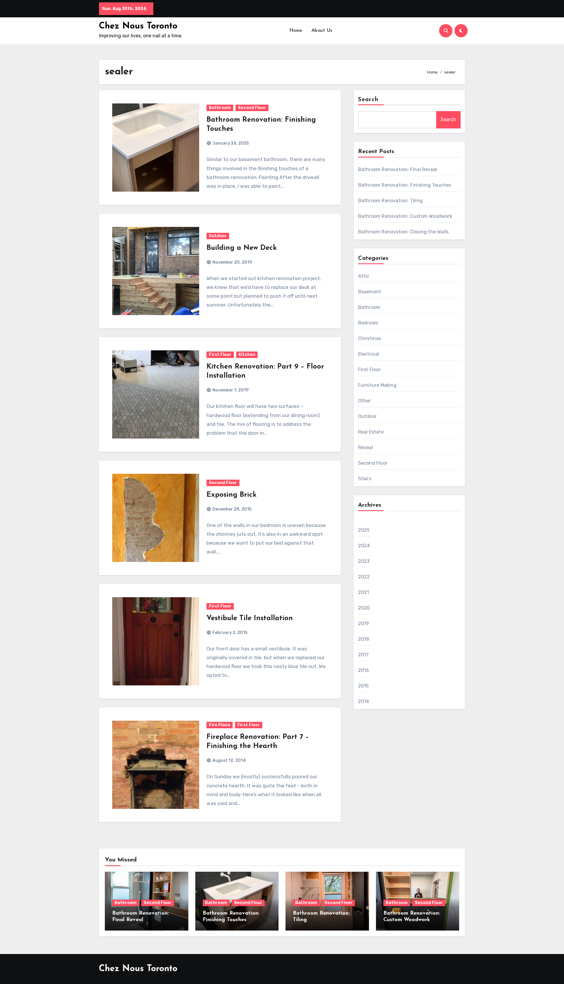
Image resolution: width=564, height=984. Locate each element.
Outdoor (218, 235)
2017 (363, 654)
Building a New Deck (242, 248)
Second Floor (252, 107)
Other (364, 401)
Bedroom (368, 323)
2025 (364, 530)
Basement (369, 291)
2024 (364, 545)
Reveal (365, 447)
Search (368, 100)
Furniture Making (377, 385)
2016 (363, 670)
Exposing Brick (231, 494)
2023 (364, 561)
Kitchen (247, 354)
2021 (363, 592)
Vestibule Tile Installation (250, 618)
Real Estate (371, 432)
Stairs (364, 478)
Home (296, 30)
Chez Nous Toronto (138, 26)
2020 (364, 608)
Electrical (368, 354)
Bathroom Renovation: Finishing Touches (404, 185)
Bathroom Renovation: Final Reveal (397, 169)
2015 (363, 686)
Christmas (369, 338)
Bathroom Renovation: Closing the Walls (403, 232)
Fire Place (219, 724)
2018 (363, 639)
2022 (364, 577)
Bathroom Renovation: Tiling (390, 200)
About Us (322, 30)
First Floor (220, 354)
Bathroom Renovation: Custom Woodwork (405, 216)
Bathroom (220, 107)
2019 (363, 623)
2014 (363, 701)
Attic (364, 276)
